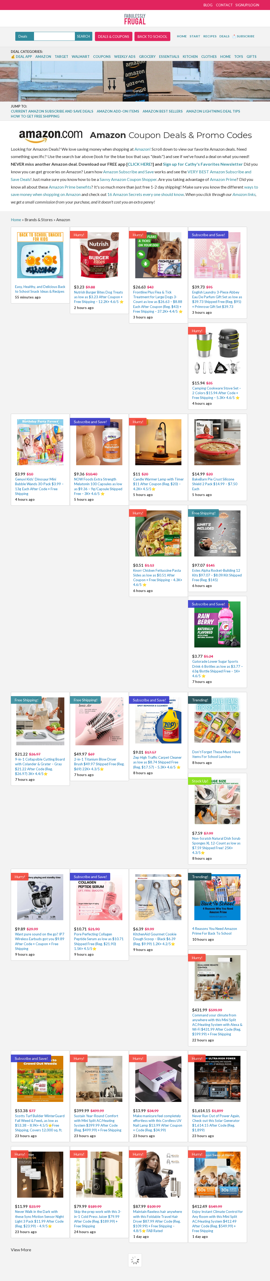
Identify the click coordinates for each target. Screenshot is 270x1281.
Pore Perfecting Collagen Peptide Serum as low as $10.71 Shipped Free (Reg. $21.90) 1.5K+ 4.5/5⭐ (99, 938)
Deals (224, 36)
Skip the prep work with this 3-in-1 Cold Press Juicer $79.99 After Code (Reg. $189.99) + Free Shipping (97, 1216)
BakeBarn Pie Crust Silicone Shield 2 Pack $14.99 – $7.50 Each (214, 481)
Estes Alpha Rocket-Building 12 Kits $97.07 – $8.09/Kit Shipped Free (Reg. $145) (217, 572)
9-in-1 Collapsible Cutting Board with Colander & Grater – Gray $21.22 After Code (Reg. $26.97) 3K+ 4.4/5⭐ (40, 764)
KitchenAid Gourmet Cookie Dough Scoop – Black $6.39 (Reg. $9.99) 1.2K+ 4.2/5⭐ (154, 936)
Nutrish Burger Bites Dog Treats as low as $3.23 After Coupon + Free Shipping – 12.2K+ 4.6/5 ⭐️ (99, 294)
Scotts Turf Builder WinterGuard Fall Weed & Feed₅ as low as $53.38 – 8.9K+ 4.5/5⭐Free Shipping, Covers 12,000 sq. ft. (40, 1120)
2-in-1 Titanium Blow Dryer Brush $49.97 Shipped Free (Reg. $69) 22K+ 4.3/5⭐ (99, 761)
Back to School (152, 36)
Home (182, 36)
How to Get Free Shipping (35, 116)
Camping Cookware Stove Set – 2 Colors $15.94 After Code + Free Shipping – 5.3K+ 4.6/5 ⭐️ (216, 390)
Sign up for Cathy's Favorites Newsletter (203, 163)
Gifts (252, 56)
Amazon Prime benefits (70, 186)
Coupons (102, 56)
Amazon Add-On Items (118, 111)
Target (61, 56)
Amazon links (244, 194)
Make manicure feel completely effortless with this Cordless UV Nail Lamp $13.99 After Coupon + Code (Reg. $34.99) (157, 1120)
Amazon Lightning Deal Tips (213, 111)
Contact (224, 5)
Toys (238, 56)
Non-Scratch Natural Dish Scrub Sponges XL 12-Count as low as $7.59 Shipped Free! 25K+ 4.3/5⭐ (216, 843)
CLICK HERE (139, 163)
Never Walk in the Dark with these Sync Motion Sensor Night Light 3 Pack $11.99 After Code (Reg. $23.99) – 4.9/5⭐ (39, 1216)
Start (195, 36)
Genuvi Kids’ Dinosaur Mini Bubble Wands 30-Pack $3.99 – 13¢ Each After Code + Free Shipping (39, 484)
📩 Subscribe (243, 36)
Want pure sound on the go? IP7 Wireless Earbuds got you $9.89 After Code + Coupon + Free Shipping (39, 938)
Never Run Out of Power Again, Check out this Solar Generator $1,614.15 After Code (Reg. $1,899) (216, 1120)
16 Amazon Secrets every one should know (145, 194)
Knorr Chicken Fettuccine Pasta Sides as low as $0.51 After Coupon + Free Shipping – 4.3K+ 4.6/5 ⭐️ (157, 575)
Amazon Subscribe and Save (128, 171)
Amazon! (142, 148)
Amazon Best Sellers (163, 111)
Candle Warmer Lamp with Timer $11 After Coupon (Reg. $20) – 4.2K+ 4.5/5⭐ (158, 481)
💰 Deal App (21, 56)
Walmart (81, 56)
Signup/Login (247, 5)
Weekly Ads (125, 56)
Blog (208, 5)
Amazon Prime (223, 179)
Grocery (147, 56)
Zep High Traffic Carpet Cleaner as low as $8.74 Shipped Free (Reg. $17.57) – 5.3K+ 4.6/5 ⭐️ (157, 759)
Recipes (209, 36)
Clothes (209, 56)
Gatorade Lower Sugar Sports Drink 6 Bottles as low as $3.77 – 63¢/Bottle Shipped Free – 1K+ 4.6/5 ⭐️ (217, 666)
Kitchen (190, 56)
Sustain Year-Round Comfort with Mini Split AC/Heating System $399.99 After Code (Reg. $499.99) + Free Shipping (97, 1120)
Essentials (169, 56)
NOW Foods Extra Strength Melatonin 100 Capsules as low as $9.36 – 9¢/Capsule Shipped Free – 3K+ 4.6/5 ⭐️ (98, 484)
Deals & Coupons (113, 36)
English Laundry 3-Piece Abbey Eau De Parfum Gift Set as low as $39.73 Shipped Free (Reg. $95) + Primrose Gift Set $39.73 (217, 297)
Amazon (43, 56)
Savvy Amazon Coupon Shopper (128, 179)
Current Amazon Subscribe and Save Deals (52, 111)
